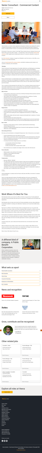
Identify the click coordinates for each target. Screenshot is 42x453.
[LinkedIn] (2, 441)
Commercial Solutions (6, 418)
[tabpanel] (21, 271)
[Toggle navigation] (40, 1)
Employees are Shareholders (7, 281)
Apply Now (8, 13)
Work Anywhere (7, 58)
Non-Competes (5, 284)
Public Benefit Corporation (7, 270)
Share (8, 17)
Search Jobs (7, 392)
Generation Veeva (5, 408)
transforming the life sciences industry (13, 62)
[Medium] (7, 441)
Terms (24, 450)
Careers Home (4, 403)
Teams (3, 406)
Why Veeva (4, 405)
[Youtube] (4, 441)
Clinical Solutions (5, 410)
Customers (4, 422)
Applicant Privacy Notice (6, 409)
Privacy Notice (19, 450)
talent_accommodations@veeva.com (10, 185)
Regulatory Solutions (6, 412)
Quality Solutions (5, 413)
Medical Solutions (5, 416)
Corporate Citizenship (6, 278)
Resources (4, 424)
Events (3, 425)
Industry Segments (5, 419)
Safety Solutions (5, 415)
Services (3, 421)
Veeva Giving (4, 276)
